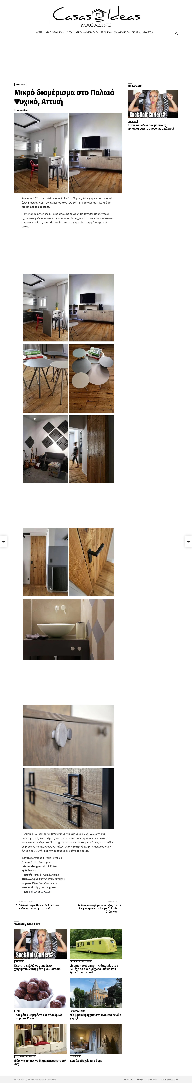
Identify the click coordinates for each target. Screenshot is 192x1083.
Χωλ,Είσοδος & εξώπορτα (25, 1057)
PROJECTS (147, 32)
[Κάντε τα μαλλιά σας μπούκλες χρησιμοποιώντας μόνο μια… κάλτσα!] (40, 944)
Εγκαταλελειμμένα (78, 1011)
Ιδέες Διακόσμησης (86, 32)
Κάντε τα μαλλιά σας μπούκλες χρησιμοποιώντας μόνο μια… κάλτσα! (37, 967)
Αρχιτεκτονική (54, 32)
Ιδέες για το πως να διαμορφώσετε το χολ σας (40, 1062)
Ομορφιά (19, 962)
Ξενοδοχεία (75, 1057)
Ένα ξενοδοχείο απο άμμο (86, 1061)
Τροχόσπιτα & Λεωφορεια (81, 962)
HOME (39, 32)
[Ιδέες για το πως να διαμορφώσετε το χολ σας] (40, 1039)
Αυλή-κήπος (121, 32)
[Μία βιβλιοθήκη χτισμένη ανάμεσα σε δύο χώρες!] (96, 993)
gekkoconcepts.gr (39, 891)
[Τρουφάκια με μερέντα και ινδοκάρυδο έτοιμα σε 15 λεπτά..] (40, 993)
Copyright (140, 1079)
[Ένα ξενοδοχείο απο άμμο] (96, 1039)
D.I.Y (68, 32)
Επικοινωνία (127, 1079)
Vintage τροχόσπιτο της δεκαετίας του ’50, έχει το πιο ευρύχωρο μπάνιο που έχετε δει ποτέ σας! (94, 969)
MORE (135, 32)
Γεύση (18, 1011)
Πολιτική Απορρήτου (169, 1079)
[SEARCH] (176, 33)
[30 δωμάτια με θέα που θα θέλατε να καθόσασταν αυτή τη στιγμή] (3, 541)
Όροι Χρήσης (152, 1079)
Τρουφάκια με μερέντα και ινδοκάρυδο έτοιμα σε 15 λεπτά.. (38, 1016)
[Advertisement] (96, 57)
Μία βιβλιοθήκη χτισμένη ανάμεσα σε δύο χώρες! (95, 1016)
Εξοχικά (105, 32)
